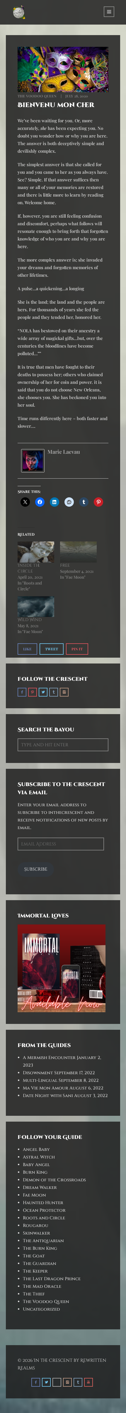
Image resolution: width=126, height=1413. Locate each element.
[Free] (78, 552)
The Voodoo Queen (37, 96)
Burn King (35, 1172)
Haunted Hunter (43, 1203)
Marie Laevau (63, 451)
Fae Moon (34, 1195)
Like (27, 649)
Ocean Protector (44, 1210)
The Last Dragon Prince (52, 1279)
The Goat (34, 1256)
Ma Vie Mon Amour (45, 1088)
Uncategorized (41, 1309)
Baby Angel (36, 1165)
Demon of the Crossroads (54, 1180)
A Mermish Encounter (49, 1058)
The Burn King (40, 1248)
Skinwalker (36, 1233)
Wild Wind (30, 620)
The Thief (34, 1294)
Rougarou (35, 1226)
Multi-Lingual (40, 1080)
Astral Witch (39, 1157)
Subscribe (35, 869)
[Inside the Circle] (36, 552)
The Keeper (35, 1271)
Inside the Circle (29, 568)
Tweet (51, 649)
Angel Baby (36, 1149)
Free (65, 565)
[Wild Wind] (36, 606)
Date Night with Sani (48, 1096)
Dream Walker (40, 1188)
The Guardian (39, 1264)
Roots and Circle (44, 1218)
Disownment (38, 1073)
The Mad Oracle (42, 1286)
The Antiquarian (43, 1241)
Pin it (77, 649)
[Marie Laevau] (33, 460)
